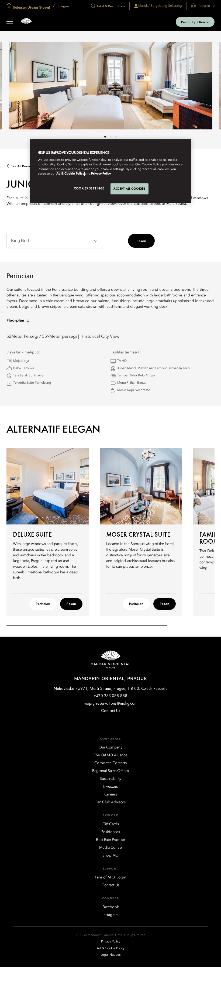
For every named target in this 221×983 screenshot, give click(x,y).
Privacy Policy (101, 174)
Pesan (141, 240)
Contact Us (110, 710)
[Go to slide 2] (110, 136)
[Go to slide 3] (116, 136)
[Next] (78, 486)
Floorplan (15, 320)
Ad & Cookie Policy (70, 174)
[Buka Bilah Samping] (9, 22)
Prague (63, 6)
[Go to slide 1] (105, 137)
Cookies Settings (89, 188)
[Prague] (26, 22)
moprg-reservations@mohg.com (110, 703)
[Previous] (17, 486)
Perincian (43, 603)
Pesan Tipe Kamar (195, 21)
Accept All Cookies (129, 188)
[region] (110, 171)
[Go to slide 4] (53, 518)
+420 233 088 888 (110, 695)
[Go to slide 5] (59, 518)
